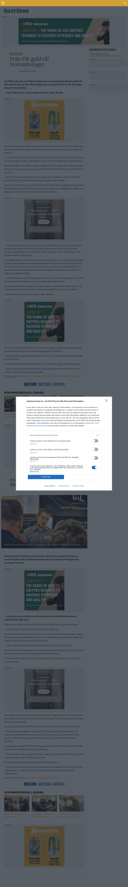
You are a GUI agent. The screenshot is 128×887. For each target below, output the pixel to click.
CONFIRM (46, 477)
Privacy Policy (78, 486)
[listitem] (64, 435)
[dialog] (64, 444)
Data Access (64, 486)
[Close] (107, 401)
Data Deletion (49, 486)
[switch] (95, 441)
